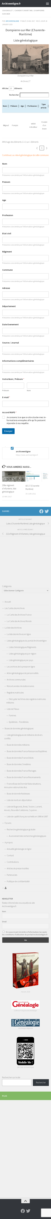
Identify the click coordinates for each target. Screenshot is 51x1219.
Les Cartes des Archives (15, 608)
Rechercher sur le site (11, 1077)
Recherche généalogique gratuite (21, 829)
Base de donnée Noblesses (18, 793)
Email (4, 921)
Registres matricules (15, 692)
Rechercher (41, 1082)
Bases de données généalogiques (19, 728)
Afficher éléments (12, 88)
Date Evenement (10, 324)
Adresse (6, 288)
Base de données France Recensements (24, 777)
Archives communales (16, 679)
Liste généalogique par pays (21, 660)
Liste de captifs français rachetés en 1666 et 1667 (27, 816)
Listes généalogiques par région (22, 653)
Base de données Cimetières (19, 764)
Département (9, 306)
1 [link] (41, 148)
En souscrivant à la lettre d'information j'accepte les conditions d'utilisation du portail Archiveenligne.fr (25, 933)
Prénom (5, 390)
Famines (12, 715)
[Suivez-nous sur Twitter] (47, 511)
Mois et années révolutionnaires (20, 686)
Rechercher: (14, 95)
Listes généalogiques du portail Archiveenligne (26, 640)
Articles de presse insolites (18, 868)
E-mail (6, 397)
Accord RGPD (9, 412)
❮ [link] (37, 148)
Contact (10, 855)
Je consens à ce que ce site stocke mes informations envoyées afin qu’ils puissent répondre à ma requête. (26, 420)
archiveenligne (12, 21)
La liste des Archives (13, 627)
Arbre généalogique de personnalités (22, 673)
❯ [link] (47, 148)
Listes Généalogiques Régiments (22, 647)
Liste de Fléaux (13, 709)
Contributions (13, 862)
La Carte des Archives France (19, 614)
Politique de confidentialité (18, 881)
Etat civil (6, 233)
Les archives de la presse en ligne (21, 666)
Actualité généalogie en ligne (19, 849)
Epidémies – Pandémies (18, 722)
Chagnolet (7, 10)
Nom (4, 163)
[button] (8, 106)
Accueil (8, 601)
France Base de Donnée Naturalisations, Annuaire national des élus (22, 785)
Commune (7, 270)
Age (4, 200)
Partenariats (12, 875)
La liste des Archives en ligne (19, 634)
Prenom (6, 182)
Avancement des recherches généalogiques (27, 836)
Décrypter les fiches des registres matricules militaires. (26, 701)
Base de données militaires (18, 744)
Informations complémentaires (18, 361)
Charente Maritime (23, 10)
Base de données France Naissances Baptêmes (27, 751)
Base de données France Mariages (21, 770)
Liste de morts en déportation (19, 800)
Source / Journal (10, 342)
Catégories (6, 586)
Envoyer (8, 431)
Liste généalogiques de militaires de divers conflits (23, 737)
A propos (9, 842)
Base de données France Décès (20, 757)
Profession (7, 215)
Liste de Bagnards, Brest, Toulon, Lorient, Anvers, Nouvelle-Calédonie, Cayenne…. (23, 808)
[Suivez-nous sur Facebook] (41, 511)
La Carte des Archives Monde (19, 621)
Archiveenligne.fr (11, 3)
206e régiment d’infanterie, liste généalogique (9, 488)
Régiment (7, 251)
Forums (8, 823)
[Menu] (47, 3)
